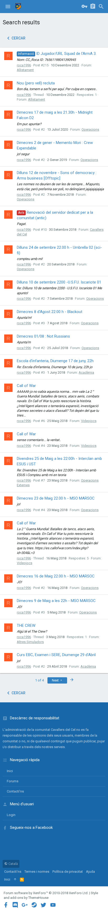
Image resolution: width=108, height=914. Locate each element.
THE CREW (26, 625)
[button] (8, 6)
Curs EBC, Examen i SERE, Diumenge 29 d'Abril (56, 654)
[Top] (15, 879)
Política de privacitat (67, 871)
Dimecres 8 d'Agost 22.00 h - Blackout (49, 311)
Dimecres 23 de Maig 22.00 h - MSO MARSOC (56, 498)
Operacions (90, 129)
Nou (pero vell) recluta (36, 83)
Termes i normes (36, 871)
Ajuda (90, 871)
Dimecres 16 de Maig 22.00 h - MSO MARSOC (56, 576)
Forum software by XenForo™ (46, 893)
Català (13, 864)
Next (56, 680)
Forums (12, 781)
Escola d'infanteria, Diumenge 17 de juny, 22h (55, 360)
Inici (10, 771)
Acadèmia (86, 372)
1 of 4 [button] (39, 680)
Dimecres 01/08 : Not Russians (43, 336)
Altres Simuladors (30, 642)
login (11, 815)
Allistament (25, 70)
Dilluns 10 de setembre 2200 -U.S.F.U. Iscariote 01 (59, 282)
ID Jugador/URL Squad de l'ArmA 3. (57, 53)
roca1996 (24, 65)
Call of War (26, 385)
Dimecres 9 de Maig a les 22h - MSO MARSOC (56, 600)
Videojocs (88, 421)
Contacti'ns (15, 791)
